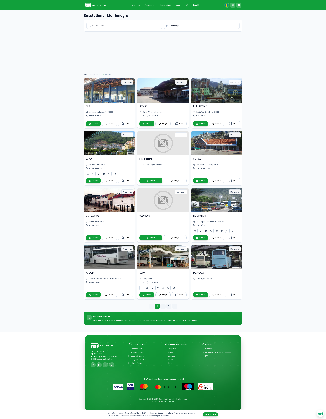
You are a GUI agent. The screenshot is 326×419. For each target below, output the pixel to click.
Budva (170, 352)
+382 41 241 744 (203, 168)
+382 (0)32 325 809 (150, 282)
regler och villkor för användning (218, 352)
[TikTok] (111, 364)
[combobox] (202, 26)
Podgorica (172, 349)
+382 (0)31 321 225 (204, 225)
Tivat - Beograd (137, 352)
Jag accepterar (210, 414)
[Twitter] (105, 364)
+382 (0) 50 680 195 (204, 279)
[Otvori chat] (320, 413)
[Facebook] (93, 364)
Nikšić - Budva (136, 363)
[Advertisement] (160, 52)
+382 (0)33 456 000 (97, 168)
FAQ (207, 356)
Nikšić (170, 360)
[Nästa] (174, 306)
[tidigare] (151, 306)
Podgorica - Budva (138, 360)
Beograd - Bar (136, 349)
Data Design (169, 401)
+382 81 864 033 (95, 282)
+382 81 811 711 (95, 225)
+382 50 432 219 (203, 116)
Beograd (171, 356)
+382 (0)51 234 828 (150, 116)
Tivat (170, 363)
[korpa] (232, 5)
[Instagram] (99, 364)
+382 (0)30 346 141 (97, 116)
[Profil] (238, 5)
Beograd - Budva (137, 356)
